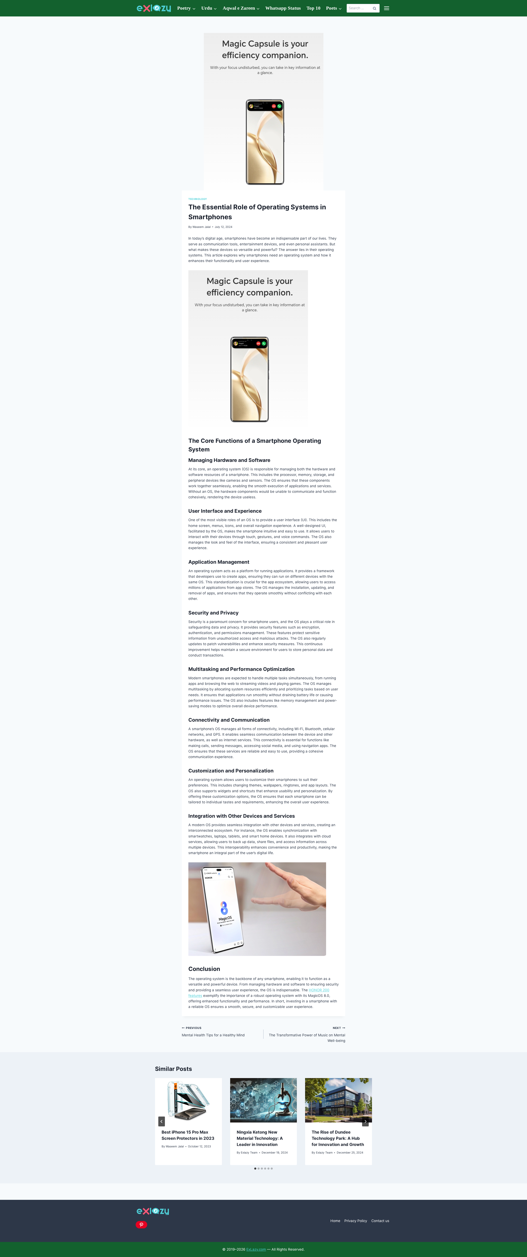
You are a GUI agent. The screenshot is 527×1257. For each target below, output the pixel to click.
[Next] (365, 1121)
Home (335, 1221)
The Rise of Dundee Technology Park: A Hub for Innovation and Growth (338, 1138)
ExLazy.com (256, 1249)
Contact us (380, 1221)
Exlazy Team (249, 1152)
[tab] (255, 1169)
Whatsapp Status (283, 8)
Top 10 (314, 8)
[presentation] (188, 1100)
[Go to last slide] (161, 1121)
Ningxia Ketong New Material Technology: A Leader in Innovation (260, 1138)
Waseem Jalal (201, 226)
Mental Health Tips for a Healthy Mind (213, 1031)
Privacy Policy (355, 1221)
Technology (197, 199)
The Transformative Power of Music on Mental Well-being (307, 1034)
